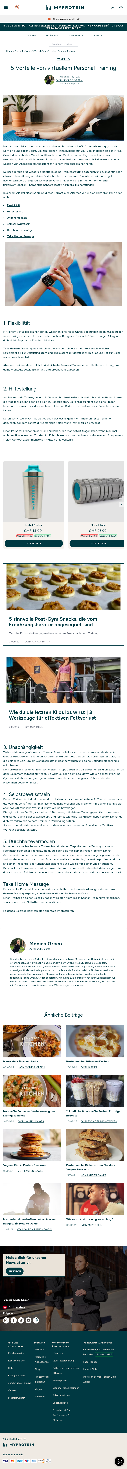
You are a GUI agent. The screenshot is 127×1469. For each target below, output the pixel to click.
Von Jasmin (89, 1067)
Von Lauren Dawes (31, 1121)
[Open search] (17, 7)
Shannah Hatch (40, 641)
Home (9, 51)
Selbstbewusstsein (18, 223)
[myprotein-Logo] (65, 7)
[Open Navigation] (5, 7)
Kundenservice (16, 1353)
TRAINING (63, 59)
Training (30, 35)
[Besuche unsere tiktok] (21, 1320)
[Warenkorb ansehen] (121, 7)
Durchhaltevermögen (20, 230)
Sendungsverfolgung (19, 1383)
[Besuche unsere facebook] (14, 1320)
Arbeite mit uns (61, 1395)
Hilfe (10, 1368)
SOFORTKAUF (33, 543)
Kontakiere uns (16, 1360)
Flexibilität (13, 205)
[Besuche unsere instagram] (6, 1320)
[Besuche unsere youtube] (28, 1320)
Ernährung (52, 35)
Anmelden (15, 1271)
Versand (12, 1390)
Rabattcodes (90, 1362)
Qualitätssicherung (63, 1360)
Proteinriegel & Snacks (42, 1379)
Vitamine (40, 1396)
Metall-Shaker (33, 525)
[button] (119, 1461)
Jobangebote (60, 1402)
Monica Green (45, 943)
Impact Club (90, 1369)
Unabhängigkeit (17, 217)
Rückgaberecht (16, 1375)
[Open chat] (36, 1320)
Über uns (58, 1353)
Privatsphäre (60, 1380)
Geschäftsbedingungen (66, 1388)
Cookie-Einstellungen (16, 1300)
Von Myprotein (91, 1225)
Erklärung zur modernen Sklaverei (66, 1370)
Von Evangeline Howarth (99, 1121)
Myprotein (36, 727)
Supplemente (76, 35)
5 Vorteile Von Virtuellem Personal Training (53, 51)
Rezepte (97, 35)
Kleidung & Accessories (42, 1359)
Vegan (38, 1389)
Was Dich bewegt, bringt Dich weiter (99, 1379)
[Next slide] (121, 504)
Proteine (39, 1349)
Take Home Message (20, 236)
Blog (17, 51)
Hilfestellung (15, 211)
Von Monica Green (69, 80)
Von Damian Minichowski (34, 1229)
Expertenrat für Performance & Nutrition (61, 1415)
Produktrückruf (16, 1397)
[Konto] (113, 7)
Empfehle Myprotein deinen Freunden (98, 1352)
